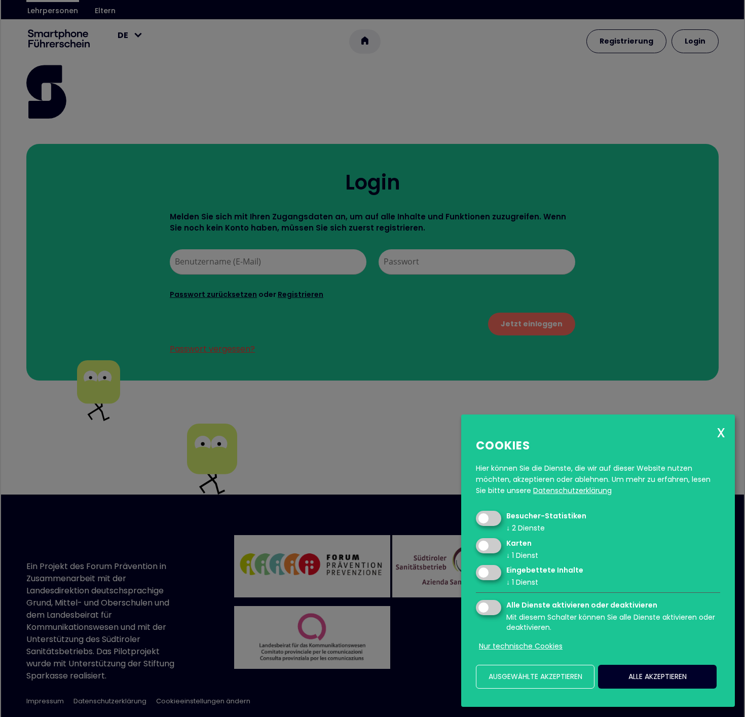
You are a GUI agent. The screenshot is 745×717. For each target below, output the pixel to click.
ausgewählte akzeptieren (535, 676)
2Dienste (525, 528)
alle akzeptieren (657, 676)
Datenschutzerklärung (572, 490)
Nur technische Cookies (521, 646)
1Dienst (522, 555)
